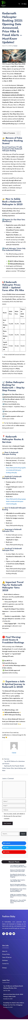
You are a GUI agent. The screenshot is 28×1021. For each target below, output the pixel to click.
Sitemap (4, 968)
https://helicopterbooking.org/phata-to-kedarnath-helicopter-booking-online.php (16, 470)
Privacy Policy (6, 954)
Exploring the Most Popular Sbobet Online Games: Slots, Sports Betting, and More (14, 768)
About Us (4, 951)
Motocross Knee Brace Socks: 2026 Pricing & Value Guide (17, 870)
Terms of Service (6, 957)
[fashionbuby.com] (3, 4)
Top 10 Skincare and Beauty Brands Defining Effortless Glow (18, 866)
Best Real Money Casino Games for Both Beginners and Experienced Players (18, 890)
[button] (19, 4)
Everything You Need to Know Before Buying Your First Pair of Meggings (18, 876)
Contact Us (5, 963)
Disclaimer (5, 960)
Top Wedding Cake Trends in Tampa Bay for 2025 (17, 880)
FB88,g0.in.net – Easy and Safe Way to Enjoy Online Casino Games (18, 901)
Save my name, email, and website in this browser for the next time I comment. (14, 816)
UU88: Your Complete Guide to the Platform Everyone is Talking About (18, 896)
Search (23, 834)
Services (6, 759)
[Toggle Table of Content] (17, 133)
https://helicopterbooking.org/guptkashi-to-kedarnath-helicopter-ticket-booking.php (16, 501)
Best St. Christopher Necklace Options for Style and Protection (18, 885)
